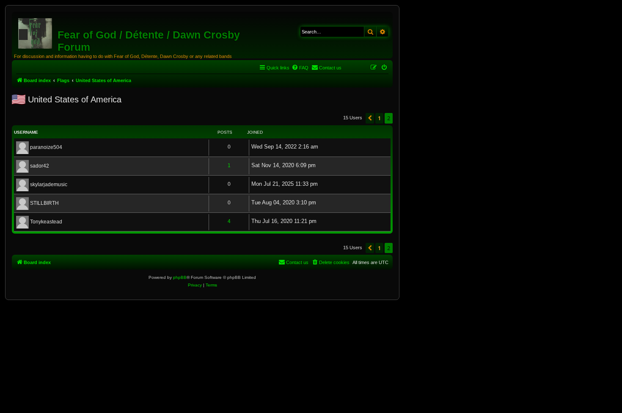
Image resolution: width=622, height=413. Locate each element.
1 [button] (379, 118)
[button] (370, 118)
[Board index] (36, 32)
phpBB (180, 277)
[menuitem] (300, 68)
